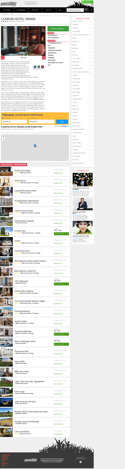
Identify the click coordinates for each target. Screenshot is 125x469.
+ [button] (3, 137)
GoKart (75, 75)
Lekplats (75, 106)
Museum (75, 119)
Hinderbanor (76, 78)
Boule (74, 51)
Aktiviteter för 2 (77, 21)
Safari (74, 136)
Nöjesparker (76, 122)
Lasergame (76, 95)
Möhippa (75, 116)
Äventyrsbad (76, 31)
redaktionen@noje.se (80, 459)
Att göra (7, 10)
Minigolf (75, 112)
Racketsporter (77, 133)
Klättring (75, 85)
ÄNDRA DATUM (58, 173)
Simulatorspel (77, 143)
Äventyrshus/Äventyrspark (81, 35)
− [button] (3, 139)
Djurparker (76, 62)
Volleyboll (76, 160)
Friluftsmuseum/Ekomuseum (81, 72)
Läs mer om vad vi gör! (55, 462)
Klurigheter (76, 89)
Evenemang (21, 10)
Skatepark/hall (77, 146)
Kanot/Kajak (76, 82)
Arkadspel (76, 24)
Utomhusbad (76, 156)
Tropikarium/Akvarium (79, 153)
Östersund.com (5, 14)
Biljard (75, 45)
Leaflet (44, 160)
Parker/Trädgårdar (78, 129)
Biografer (76, 48)
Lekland (75, 102)
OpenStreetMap (55, 160)
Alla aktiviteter (79, 163)
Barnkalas (76, 41)
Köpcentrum (76, 92)
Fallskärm (75, 65)
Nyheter (35, 10)
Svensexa (75, 149)
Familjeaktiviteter (78, 68)
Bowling (75, 55)
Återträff (75, 28)
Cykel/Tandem (77, 58)
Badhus (75, 38)
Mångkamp (76, 109)
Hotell (49, 10)
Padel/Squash (77, 126)
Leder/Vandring (77, 99)
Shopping (75, 139)
